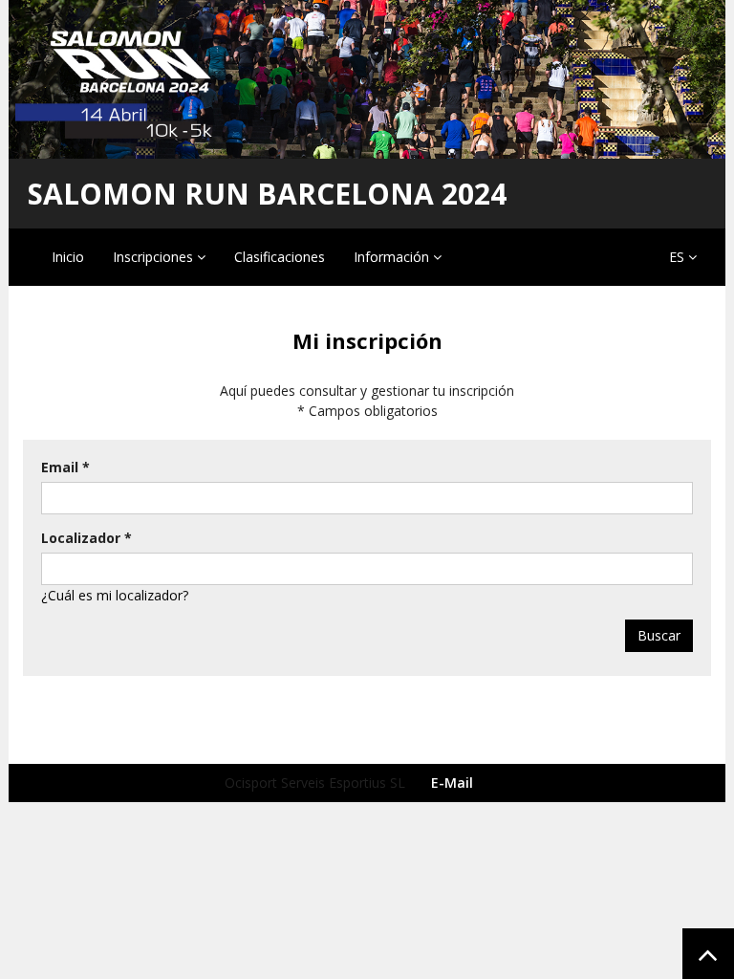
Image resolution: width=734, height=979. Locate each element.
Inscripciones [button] (155, 257)
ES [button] (678, 257)
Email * (65, 467)
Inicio (68, 257)
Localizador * (86, 538)
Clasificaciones (279, 257)
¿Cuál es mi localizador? (114, 595)
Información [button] (393, 257)
